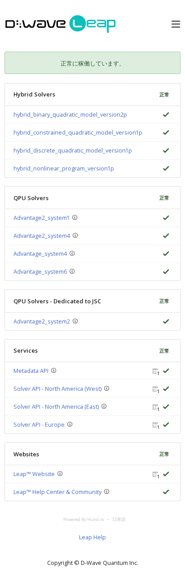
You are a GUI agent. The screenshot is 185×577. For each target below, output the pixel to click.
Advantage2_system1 (41, 218)
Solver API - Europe (39, 424)
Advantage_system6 (40, 271)
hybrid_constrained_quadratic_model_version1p (77, 132)
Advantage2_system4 (41, 236)
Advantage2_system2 (41, 321)
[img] (164, 114)
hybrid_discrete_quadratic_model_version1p (72, 150)
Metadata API (30, 371)
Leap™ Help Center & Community (57, 492)
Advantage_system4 (40, 253)
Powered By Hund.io (83, 519)
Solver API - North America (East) (56, 406)
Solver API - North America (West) (57, 389)
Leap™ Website (34, 474)
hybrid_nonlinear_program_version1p (63, 168)
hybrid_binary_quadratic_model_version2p (70, 114)
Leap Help (92, 537)
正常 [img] (164, 94)
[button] (176, 24)
